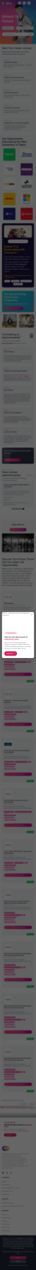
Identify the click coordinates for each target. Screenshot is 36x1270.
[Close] (31, 614)
